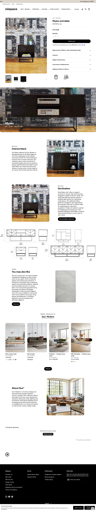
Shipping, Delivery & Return (60, 69)
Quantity (55, 33)
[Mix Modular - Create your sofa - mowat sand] (73, 361)
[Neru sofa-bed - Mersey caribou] (8, 359)
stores (13, 4)
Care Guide (8, 484)
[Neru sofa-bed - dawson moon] (12, 359)
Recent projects (49, 477)
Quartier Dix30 (31, 477)
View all (48, 369)
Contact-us (8, 474)
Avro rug (16, 304)
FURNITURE (35, 9)
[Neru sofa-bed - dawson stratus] (15, 359)
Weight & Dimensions (58, 60)
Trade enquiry (49, 479)
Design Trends (9, 482)
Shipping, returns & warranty (13, 487)
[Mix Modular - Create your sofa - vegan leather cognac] (72, 361)
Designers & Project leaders (53, 474)
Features (55, 55)
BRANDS (27, 9)
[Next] (90, 339)
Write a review (48, 434)
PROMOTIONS (66, 9)
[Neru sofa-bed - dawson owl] (13, 359)
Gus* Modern (56, 18)
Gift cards (8, 477)
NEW (22, 9)
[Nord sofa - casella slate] (30, 359)
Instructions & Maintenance (60, 64)
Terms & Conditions (11, 490)
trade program (19, 4)
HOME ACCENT (54, 9)
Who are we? (9, 479)
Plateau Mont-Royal (33, 474)
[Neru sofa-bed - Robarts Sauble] (6, 359)
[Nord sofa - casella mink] (32, 359)
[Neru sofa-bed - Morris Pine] (10, 359)
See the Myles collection (66, 219)
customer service (6, 4)
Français (76, 9)
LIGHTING (44, 9)
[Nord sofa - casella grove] (28, 359)
